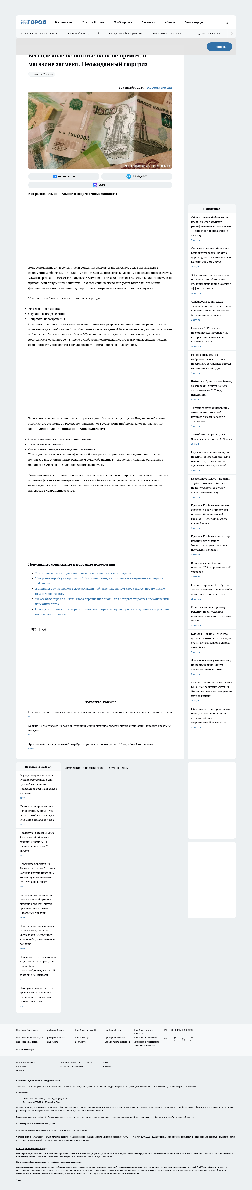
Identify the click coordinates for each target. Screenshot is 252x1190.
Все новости (63, 22)
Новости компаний (25, 1062)
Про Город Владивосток (145, 1037)
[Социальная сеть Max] (100, 185)
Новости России (93, 22)
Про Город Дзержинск (27, 1030)
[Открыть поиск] (226, 22)
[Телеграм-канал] (136, 176)
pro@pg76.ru (60, 1098)
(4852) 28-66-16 (46, 1098)
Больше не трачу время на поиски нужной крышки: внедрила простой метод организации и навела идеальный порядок (100, 730)
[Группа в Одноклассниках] (175, 1039)
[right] (232, 33)
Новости (107, 1066)
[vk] (34, 629)
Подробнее (106, 1156)
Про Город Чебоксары (115, 1037)
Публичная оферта (25, 1049)
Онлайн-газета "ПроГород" (118, 1041)
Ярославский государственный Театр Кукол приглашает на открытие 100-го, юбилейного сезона (90, 746)
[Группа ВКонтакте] (63, 176)
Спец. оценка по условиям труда (31, 1148)
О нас (105, 1062)
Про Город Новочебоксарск (29, 1037)
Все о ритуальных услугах (169, 33)
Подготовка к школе (207, 33)
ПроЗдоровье (123, 22)
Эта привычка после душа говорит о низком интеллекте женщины (83, 573)
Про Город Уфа (82, 1037)
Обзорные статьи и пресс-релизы (76, 1062)
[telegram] (45, 629)
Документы (80, 1041)
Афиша (170, 22)
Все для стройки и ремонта (126, 33)
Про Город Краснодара (27, 1041)
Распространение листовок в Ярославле (35, 1123)
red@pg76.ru (54, 1102)
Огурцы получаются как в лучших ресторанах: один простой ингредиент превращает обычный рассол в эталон (100, 714)
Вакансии (148, 22)
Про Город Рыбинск (55, 1037)
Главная (20, 1070)
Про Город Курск (113, 1030)
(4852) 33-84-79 (40, 1102)
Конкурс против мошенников (39, 33)
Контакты (21, 1066)
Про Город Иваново (55, 1030)
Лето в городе (194, 22)
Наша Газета (52, 1041)
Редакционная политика (71, 1066)
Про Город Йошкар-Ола (86, 1030)
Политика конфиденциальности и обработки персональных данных (48, 1162)
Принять (219, 46)
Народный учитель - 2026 (83, 33)
